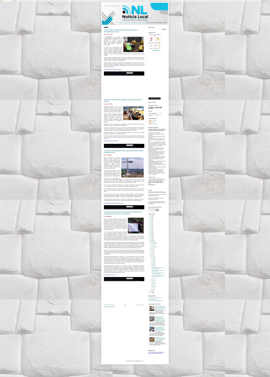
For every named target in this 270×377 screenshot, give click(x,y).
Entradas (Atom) (112, 306)
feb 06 (153, 282)
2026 (151, 215)
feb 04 (153, 285)
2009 (151, 240)
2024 (151, 219)
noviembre (153, 243)
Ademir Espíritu (154, 120)
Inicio (125, 304)
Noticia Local (153, 122)
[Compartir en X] (129, 73)
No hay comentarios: (121, 72)
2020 (151, 225)
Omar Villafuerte (154, 123)
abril (152, 253)
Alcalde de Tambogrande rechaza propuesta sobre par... (157, 274)
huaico (112, 146)
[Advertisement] (124, 87)
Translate (158, 115)
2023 (151, 220)
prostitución (137, 74)
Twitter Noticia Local (153, 299)
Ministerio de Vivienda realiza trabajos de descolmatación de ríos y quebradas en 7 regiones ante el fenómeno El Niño (160, 318)
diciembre (153, 241)
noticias (126, 74)
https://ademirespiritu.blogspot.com (156, 300)
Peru (129, 74)
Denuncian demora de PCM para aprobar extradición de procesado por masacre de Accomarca (123, 213)
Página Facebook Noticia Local (155, 297)
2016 (151, 228)
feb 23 (153, 261)
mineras (114, 208)
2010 (151, 238)
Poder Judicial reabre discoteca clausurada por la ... (157, 268)
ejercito (109, 146)
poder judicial (132, 74)
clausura (111, 74)
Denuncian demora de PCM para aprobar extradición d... (157, 276)
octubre (152, 245)
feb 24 (153, 259)
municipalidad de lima (121, 74)
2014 (151, 232)
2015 (151, 230)
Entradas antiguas (140, 304)
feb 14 (153, 280)
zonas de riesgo (133, 146)
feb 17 (153, 278)
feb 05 (153, 283)
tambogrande (131, 208)
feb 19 (153, 264)
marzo (152, 255)
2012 (151, 235)
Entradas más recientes (108, 304)
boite (109, 74)
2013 (151, 233)
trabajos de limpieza (126, 146)
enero (152, 289)
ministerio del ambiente (119, 208)
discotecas (115, 74)
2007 (151, 292)
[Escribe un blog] (128, 73)
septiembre (153, 246)
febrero (152, 256)
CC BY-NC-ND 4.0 (151, 210)
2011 (151, 237)
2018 (151, 227)
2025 (151, 217)
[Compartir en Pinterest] (132, 73)
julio (151, 248)
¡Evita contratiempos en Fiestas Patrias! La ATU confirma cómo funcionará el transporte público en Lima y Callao (160, 329)
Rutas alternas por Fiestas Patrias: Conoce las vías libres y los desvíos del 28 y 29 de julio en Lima (160, 308)
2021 (151, 224)
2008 (151, 291)
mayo (152, 251)
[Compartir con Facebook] (131, 73)
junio (152, 250)
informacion (116, 146)
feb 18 (153, 266)
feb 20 (153, 263)
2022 (151, 222)
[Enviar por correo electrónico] (127, 73)
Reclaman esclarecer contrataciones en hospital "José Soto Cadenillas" (160, 338)
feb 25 (153, 258)
